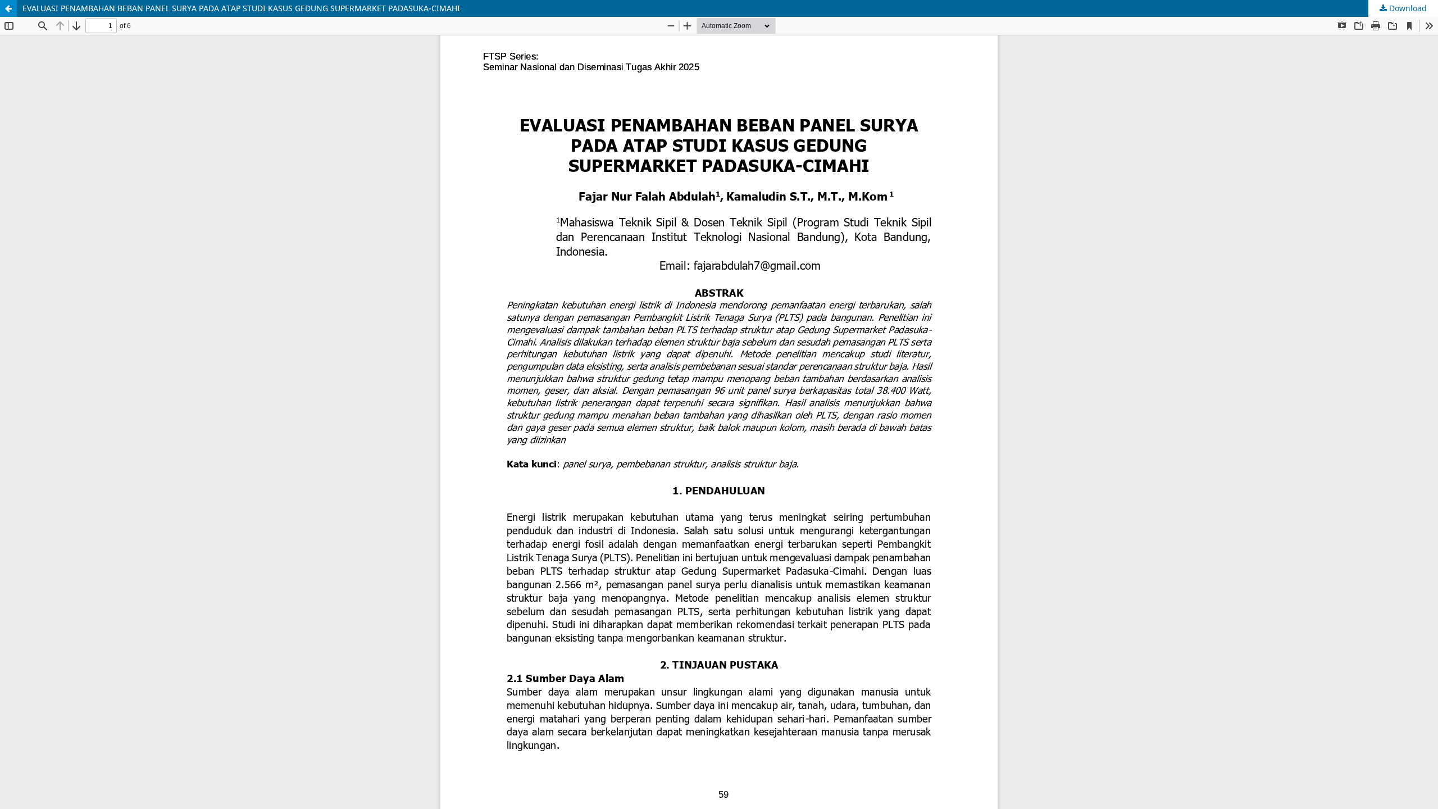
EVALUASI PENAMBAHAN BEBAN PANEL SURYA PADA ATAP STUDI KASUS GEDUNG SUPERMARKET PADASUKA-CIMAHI (241, 8)
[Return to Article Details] (8, 8)
